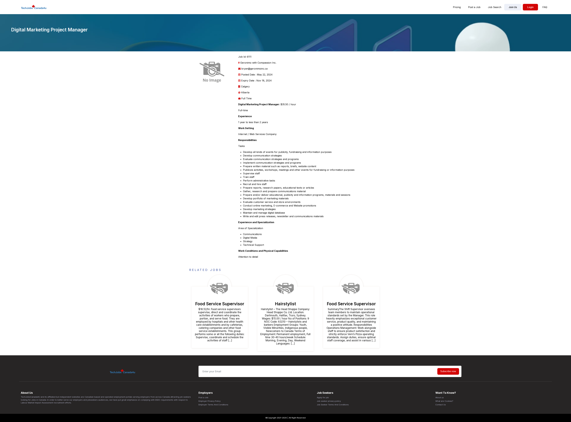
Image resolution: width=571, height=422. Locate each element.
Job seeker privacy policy (329, 401)
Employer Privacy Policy (210, 401)
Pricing (457, 7)
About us (439, 397)
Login (530, 7)
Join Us (513, 7)
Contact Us (440, 404)
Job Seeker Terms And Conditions (333, 404)
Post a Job (474, 7)
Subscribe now (448, 371)
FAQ (544, 7)
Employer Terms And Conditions (213, 404)
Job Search (494, 7)
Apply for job (323, 397)
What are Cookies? (444, 401)
